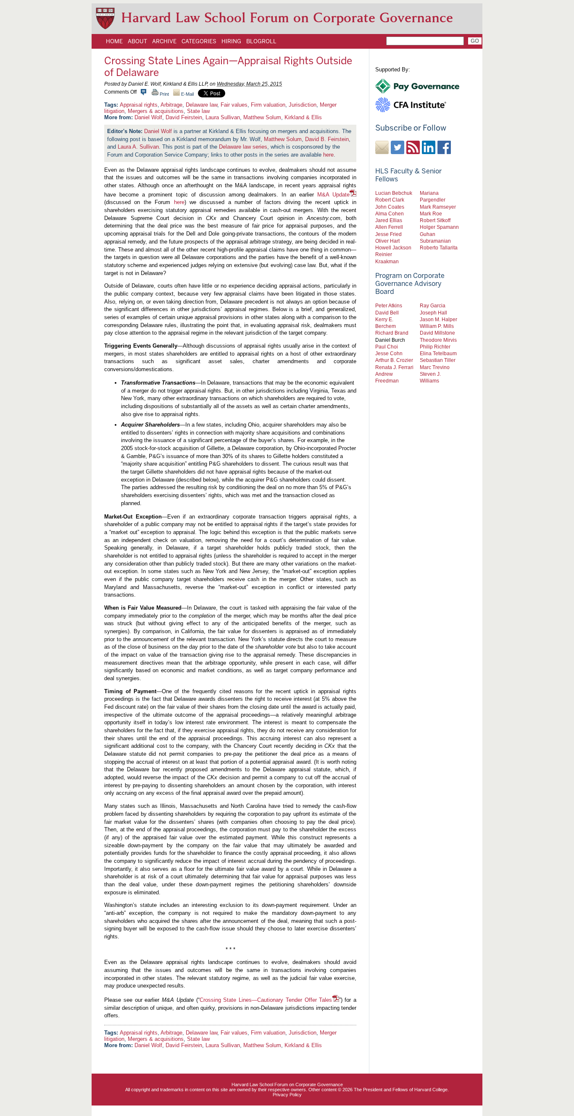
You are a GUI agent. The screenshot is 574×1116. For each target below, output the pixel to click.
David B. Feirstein (327, 139)
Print (163, 94)
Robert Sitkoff (435, 220)
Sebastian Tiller (438, 360)
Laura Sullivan (222, 117)
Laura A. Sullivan (138, 147)
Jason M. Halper (438, 319)
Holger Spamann (439, 227)
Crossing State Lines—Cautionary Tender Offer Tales (266, 1000)
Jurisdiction (302, 105)
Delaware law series (243, 147)
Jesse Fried (388, 234)
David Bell (387, 312)
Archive (164, 41)
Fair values (234, 105)
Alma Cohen (389, 213)
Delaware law (201, 105)
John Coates (389, 207)
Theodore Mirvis (438, 340)
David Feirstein (184, 117)
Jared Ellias (388, 220)
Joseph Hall (433, 312)
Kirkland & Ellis (303, 117)
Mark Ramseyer (438, 207)
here (328, 155)
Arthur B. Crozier (394, 360)
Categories (199, 41)
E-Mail (187, 94)
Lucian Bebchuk (393, 193)
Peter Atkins (388, 305)
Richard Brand (391, 332)
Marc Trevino (435, 367)
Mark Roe (431, 213)
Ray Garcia (432, 305)
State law (198, 111)
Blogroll (261, 41)
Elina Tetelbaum (438, 353)
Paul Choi (386, 346)
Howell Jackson (393, 247)
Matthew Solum (262, 117)
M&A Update (333, 194)
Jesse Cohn (389, 353)
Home (114, 41)
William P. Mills (437, 326)
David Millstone (437, 332)
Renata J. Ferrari (394, 367)
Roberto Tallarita (439, 247)
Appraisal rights (139, 105)
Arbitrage (171, 105)
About (137, 41)
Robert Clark (389, 199)
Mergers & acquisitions (156, 111)
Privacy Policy (287, 1094)
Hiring (231, 41)
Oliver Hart (387, 241)
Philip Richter (435, 346)
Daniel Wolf (148, 117)
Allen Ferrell (389, 227)
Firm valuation (268, 105)
